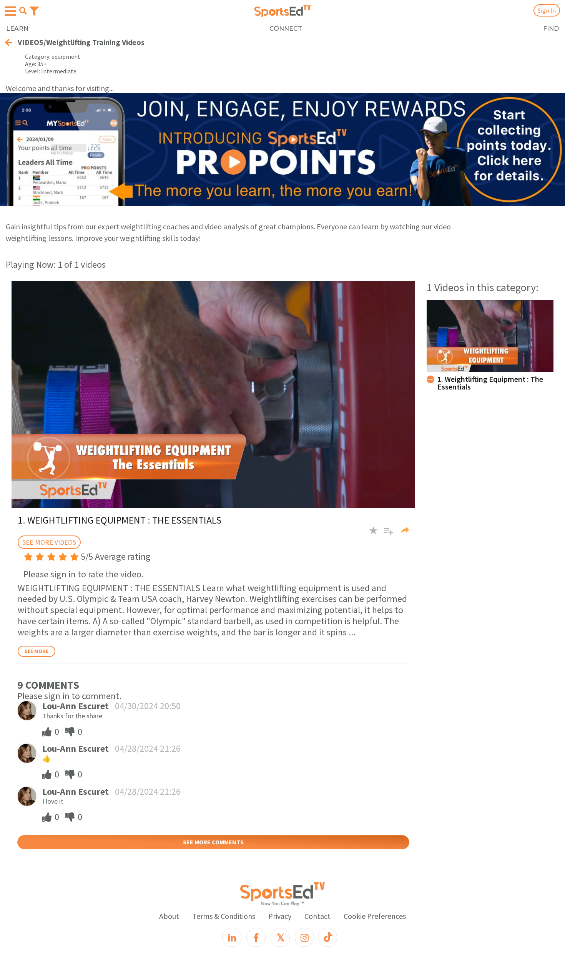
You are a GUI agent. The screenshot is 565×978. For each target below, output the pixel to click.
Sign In (547, 10)
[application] (213, 394)
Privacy (279, 916)
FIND (551, 28)
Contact (317, 916)
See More (36, 651)
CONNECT (285, 28)
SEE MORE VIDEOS (49, 542)
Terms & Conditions (223, 916)
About (169, 916)
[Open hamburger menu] (10, 11)
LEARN (17, 28)
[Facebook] (256, 937)
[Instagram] (304, 937)
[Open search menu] (23, 11)
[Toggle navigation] (34, 10)
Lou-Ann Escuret (75, 706)
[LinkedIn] (231, 937)
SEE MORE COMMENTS (213, 842)
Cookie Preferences (375, 916)
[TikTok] (327, 937)
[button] (385, 534)
